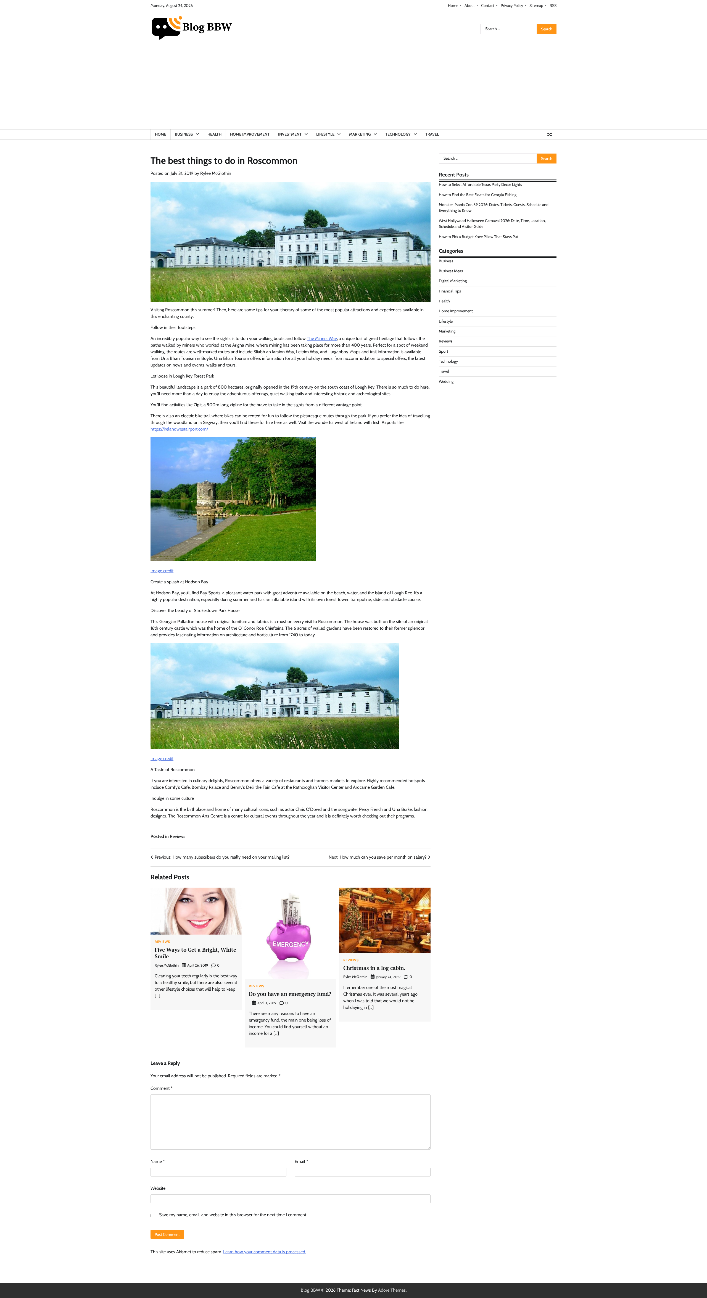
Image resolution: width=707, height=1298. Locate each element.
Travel (432, 134)
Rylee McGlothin (215, 173)
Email (301, 1161)
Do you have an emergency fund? (290, 993)
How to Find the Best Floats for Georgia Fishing (477, 194)
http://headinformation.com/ (465, 409)
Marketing (360, 134)
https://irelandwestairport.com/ (179, 429)
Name (158, 1161)
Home (453, 5)
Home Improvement (250, 134)
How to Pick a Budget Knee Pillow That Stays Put (478, 236)
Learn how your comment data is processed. (264, 1251)
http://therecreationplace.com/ (467, 422)
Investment (290, 134)
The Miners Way (322, 338)
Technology (398, 134)
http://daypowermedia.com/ (465, 402)
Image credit (162, 570)
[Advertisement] (353, 87)
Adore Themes (392, 1290)
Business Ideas (451, 270)
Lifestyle (325, 134)
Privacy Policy (512, 5)
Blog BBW (310, 1290)
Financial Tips (450, 290)
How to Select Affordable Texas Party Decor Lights (480, 184)
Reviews (177, 836)
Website (158, 1188)
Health (214, 134)
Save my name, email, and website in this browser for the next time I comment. (233, 1214)
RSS (553, 5)
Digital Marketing (453, 280)
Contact (487, 5)
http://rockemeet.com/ (459, 396)
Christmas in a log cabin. (374, 967)
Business (184, 134)
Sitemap (536, 5)
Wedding (446, 381)
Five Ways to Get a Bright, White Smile (195, 953)
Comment (162, 1088)
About (470, 5)
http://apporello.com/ (458, 415)
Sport (443, 351)
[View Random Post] (549, 134)
